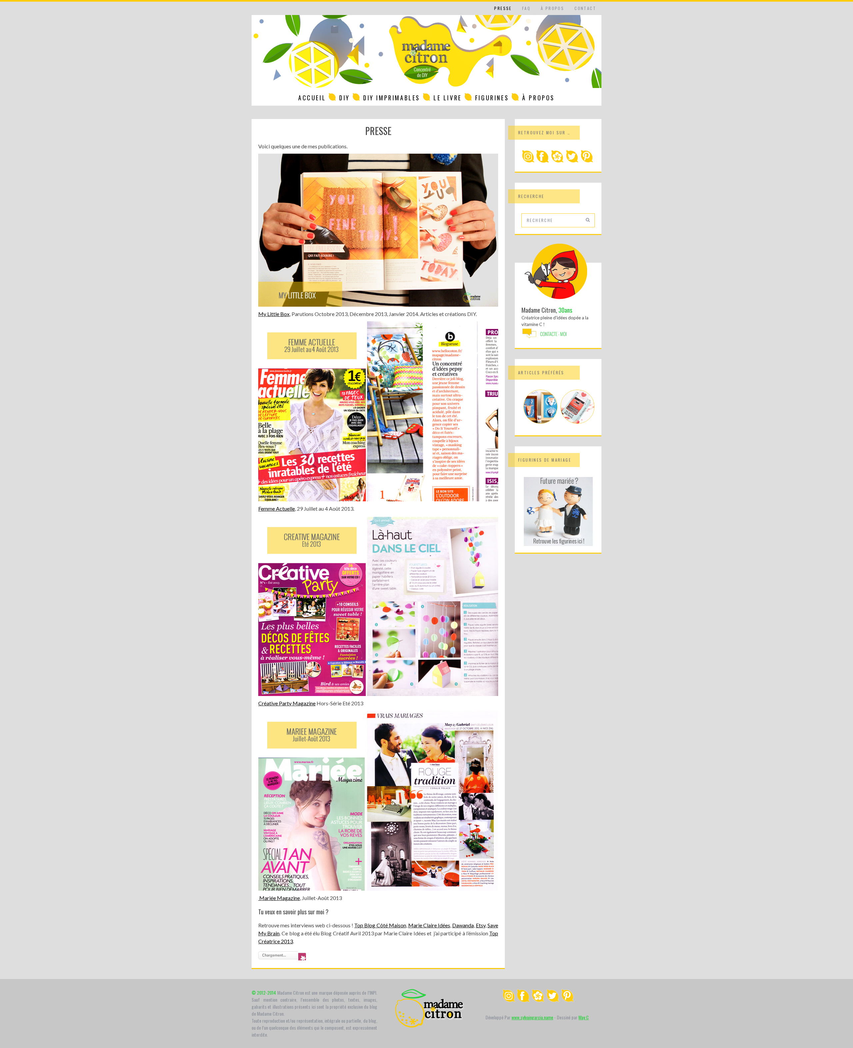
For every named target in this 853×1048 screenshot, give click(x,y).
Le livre (447, 97)
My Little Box (274, 314)
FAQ (526, 8)
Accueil (312, 97)
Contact (585, 8)
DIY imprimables (391, 97)
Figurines (492, 97)
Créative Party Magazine (287, 703)
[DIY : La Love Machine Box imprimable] (577, 421)
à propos (552, 8)
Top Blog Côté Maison (380, 925)
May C (583, 1017)
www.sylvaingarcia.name (532, 1017)
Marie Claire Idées (429, 925)
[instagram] (528, 161)
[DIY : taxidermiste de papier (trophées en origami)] (540, 421)
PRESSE (502, 8)
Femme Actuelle (276, 508)
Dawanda (463, 925)
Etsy (480, 925)
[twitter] (572, 161)
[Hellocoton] (557, 161)
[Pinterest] (586, 161)
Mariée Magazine (279, 898)
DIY (344, 97)
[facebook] (542, 161)
